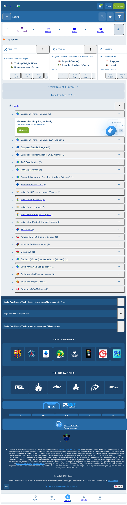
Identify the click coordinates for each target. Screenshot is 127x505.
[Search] (102, 16)
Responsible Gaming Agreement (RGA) (30, 464)
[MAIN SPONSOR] (95, 387)
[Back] (6, 16)
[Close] (120, 106)
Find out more (113, 480)
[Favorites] (110, 16)
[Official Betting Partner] (117, 354)
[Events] (43, 49)
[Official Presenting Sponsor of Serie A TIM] (46, 354)
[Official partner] (19, 387)
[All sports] (119, 29)
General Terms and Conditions (69, 449)
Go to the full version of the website (61, 486)
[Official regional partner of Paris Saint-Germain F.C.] (31, 354)
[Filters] (120, 16)
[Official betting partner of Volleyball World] (74, 354)
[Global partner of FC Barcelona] (17, 354)
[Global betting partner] (88, 354)
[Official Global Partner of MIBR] (57, 387)
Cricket (16, 106)
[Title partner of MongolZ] (38, 387)
